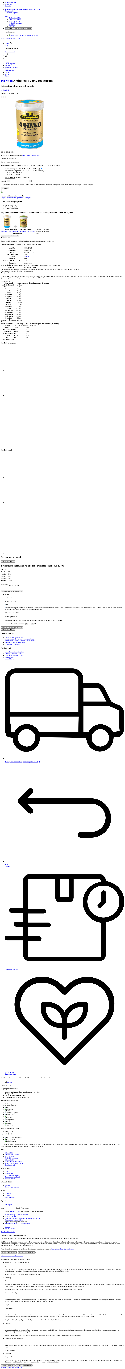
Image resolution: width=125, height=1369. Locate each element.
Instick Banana (9, 657)
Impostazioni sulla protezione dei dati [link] (16, 1222)
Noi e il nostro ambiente (12, 1187)
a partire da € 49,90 (22, 9)
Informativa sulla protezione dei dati (62, 1249)
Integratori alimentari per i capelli (15, 642)
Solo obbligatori (12, 1252)
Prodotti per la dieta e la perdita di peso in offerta (20, 641)
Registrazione (9, 1173)
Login (6, 45)
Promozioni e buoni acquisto (13, 1161)
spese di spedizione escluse (30, 155)
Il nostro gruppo (10, 1197)
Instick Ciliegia (9, 659)
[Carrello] (64, 58)
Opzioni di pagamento (15, 23)
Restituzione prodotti (15, 19)
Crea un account (10, 52)
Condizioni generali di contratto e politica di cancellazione (22, 1218)
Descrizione (6, 238)
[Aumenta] (30, 181)
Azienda (7, 1227)
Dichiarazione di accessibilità (14, 1220)
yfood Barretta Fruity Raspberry (14, 652)
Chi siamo (8, 1195)
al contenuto (8, 4)
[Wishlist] (6, 55)
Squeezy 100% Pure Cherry (13, 653)
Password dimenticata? (12, 1175)
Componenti (6, 281)
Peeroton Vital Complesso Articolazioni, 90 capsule (17, 231)
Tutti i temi (12, 26)
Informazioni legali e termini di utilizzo (17, 1215)
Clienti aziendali (10, 1165)
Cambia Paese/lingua (22, 1208)
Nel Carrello (5, 188)
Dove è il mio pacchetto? (12, 1177)
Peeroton (7, 80)
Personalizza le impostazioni (27, 1252)
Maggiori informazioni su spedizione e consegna (16, 198)
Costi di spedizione (14, 21)
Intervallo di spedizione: (22, 177)
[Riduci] (8, 181)
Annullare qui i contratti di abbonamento (17, 1223)
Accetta (4, 1252)
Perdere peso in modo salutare (14, 637)
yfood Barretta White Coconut (14, 655)
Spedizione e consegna (12, 1154)
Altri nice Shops (10, 1228)
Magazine (8, 1185)
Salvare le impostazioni (8, 1365)
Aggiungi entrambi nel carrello (10, 236)
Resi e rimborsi (9, 1156)
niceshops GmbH (14, 1211)
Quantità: (3, 181)
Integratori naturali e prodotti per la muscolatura (19, 639)
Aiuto (6, 16)
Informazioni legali (8, 339)
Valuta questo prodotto (8, 561)
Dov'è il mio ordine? (15, 18)
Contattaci (12, 25)
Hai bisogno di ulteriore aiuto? (14, 1163)
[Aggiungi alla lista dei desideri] (1, 190)
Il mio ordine (9, 1153)
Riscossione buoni (10, 1178)
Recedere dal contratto (8, 1232)
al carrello (8, 6)
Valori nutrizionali (7, 322)
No (32, 624)
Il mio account (9, 1160)
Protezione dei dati (10, 1216)
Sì (27, 624)
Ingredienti (5, 273)
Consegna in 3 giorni (11, 13)
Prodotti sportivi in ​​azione (13, 644)
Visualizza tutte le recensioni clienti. (12, 591)
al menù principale (10, 2)
